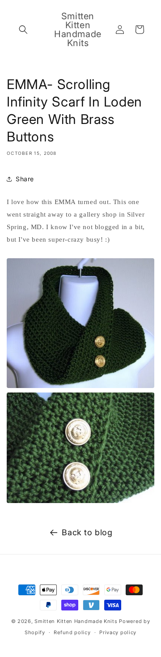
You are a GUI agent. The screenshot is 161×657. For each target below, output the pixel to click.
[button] (23, 29)
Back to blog (87, 532)
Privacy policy (117, 632)
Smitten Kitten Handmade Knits (75, 621)
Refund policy (72, 632)
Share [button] (25, 179)
